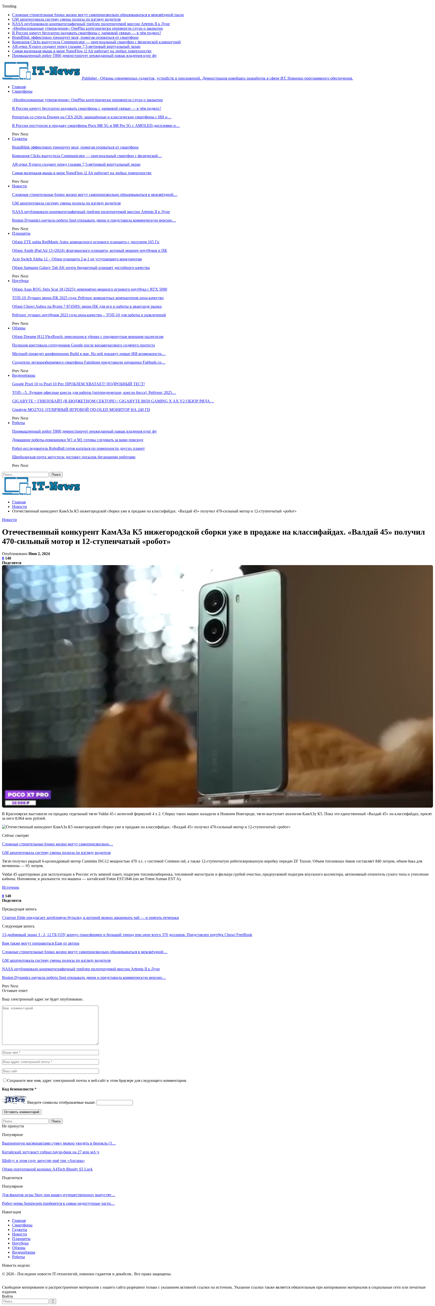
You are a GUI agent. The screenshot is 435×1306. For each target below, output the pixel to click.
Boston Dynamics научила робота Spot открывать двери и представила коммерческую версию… (94, 220)
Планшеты (21, 233)
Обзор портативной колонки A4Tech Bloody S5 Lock (47, 1169)
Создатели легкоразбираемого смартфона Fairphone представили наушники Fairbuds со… (88, 362)
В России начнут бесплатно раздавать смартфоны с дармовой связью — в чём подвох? (86, 33)
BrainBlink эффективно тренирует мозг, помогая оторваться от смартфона (75, 37)
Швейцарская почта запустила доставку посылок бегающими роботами (73, 457)
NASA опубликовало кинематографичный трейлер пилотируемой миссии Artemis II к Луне (91, 24)
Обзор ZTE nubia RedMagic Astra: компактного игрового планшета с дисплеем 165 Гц (85, 242)
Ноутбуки (20, 281)
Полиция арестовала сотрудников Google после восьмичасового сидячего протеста (83, 345)
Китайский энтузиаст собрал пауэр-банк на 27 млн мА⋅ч (50, 1152)
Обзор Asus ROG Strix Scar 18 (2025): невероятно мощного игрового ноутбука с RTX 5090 (89, 289)
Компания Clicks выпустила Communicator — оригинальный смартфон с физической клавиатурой (96, 42)
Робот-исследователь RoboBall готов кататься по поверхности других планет (78, 448)
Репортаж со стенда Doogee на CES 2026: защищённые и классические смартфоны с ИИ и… (91, 117)
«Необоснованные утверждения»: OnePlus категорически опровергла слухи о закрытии (87, 28)
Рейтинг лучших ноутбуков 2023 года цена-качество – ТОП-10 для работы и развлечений (89, 315)
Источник (10, 887)
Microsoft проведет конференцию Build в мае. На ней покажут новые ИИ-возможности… (89, 354)
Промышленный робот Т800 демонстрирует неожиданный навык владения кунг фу (84, 55)
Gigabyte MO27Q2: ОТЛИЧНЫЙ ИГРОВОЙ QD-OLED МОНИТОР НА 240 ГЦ (81, 409)
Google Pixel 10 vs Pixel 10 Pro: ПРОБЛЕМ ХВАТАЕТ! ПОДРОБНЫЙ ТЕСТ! (78, 384)
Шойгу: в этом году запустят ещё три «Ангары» (43, 1160)
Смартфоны (22, 91)
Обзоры (18, 328)
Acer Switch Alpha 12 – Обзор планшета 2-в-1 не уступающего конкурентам (77, 259)
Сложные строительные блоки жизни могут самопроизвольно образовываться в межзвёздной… (94, 194)
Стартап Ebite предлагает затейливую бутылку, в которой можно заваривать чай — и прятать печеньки (90, 917)
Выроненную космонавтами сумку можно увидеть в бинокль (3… (59, 1143)
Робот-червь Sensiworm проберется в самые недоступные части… (58, 1203)
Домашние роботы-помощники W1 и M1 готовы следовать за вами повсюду (77, 440)
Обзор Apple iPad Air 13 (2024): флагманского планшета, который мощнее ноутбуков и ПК (89, 250)
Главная (19, 87)
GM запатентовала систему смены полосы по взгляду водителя (66, 19)
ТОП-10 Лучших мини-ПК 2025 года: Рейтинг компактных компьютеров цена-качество (88, 298)
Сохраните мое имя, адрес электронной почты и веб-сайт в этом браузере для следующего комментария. (97, 1080)
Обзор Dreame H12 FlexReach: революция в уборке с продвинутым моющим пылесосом (87, 336)
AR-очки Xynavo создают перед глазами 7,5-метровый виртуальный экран (76, 46)
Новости (19, 186)
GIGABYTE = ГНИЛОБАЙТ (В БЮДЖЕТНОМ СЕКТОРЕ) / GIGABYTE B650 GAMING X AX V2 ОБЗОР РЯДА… (113, 401)
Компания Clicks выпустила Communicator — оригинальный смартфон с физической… (87, 156)
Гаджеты (19, 138)
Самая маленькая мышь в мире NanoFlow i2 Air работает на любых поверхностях (82, 51)
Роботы (18, 423)
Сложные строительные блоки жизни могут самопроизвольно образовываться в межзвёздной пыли (98, 15)
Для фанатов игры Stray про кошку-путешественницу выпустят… (58, 1195)
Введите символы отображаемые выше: (61, 1102)
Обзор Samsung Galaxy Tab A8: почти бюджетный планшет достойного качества (81, 267)
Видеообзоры (23, 375)
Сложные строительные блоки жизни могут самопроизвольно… (57, 844)
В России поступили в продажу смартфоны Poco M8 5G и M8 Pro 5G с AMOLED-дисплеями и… (96, 125)
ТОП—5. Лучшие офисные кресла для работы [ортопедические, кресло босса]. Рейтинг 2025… (94, 392)
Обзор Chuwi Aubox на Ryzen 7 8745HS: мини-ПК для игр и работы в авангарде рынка (87, 306)
